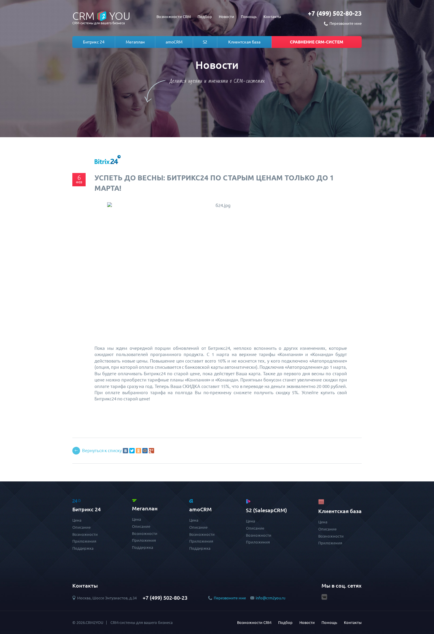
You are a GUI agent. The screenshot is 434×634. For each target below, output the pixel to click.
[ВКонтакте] (125, 450)
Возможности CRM (173, 16)
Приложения (84, 541)
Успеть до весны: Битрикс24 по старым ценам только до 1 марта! (214, 183)
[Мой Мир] (145, 450)
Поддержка (83, 548)
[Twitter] (132, 450)
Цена (76, 520)
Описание (81, 527)
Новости (226, 16)
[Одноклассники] (138, 450)
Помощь (249, 16)
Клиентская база (244, 42)
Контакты (272, 16)
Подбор (205, 16)
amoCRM (174, 42)
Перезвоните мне (230, 598)
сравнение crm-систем (316, 42)
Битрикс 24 (94, 42)
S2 (205, 42)
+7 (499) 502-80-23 (335, 13)
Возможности (85, 534)
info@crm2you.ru (270, 598)
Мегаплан (135, 42)
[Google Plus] (151, 450)
